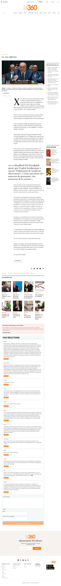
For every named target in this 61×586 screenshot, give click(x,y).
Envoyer (37, 548)
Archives (14, 568)
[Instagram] (28, 560)
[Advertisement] (30, 29)
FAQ (24, 565)
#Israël (32, 273)
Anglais (52, 1)
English (47, 1)
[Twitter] (20, 560)
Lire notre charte (6, 332)
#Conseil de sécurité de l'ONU (21, 273)
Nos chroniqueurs (5, 577)
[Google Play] (50, 568)
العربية (58, 1)
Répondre (6, 358)
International (5, 54)
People (3, 575)
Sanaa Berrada (6, 93)
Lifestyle (3, 576)
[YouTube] (23, 560)
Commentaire (6, 496)
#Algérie (4, 273)
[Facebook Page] (18, 560)
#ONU (9, 273)
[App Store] (49, 565)
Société (3, 568)
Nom (4, 511)
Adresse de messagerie (9, 516)
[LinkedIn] (25, 560)
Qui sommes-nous (16, 565)
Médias (3, 572)
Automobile (4, 573)
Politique (3, 565)
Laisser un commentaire (23, 523)
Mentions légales (38, 566)
